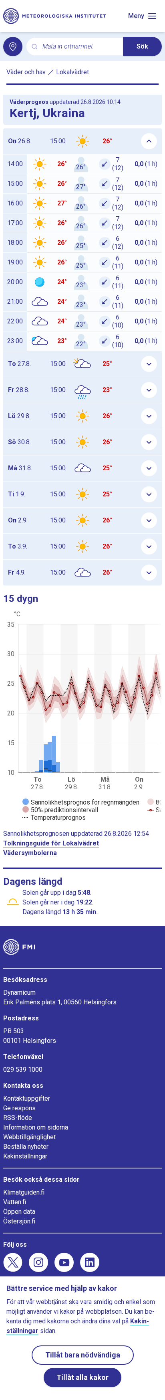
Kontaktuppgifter (26, 1098)
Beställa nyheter (25, 1146)
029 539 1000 (22, 1069)
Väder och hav (26, 72)
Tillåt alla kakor (82, 1377)
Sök (142, 46)
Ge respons (19, 1108)
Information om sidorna (35, 1127)
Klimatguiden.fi (23, 1192)
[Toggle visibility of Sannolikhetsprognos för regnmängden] (80, 802)
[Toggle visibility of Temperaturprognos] (54, 817)
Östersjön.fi (19, 1221)
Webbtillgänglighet (29, 1137)
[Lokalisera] (12, 46)
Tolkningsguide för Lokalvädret (51, 843)
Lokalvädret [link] (72, 72)
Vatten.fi (14, 1202)
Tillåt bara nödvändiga (82, 1355)
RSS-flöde (17, 1118)
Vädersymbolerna (30, 853)
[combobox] (79, 46)
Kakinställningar (25, 1156)
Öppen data (19, 1211)
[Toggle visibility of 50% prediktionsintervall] (60, 810)
